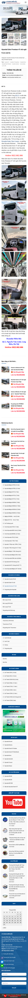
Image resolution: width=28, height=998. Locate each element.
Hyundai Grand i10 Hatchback (12, 752)
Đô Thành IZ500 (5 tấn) (10, 700)
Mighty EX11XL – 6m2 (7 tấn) (12, 520)
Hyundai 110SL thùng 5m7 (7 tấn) (13, 547)
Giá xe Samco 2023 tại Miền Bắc (17, 844)
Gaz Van (5, 662)
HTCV (17, 95)
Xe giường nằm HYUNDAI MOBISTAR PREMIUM (17, 405)
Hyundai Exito (23, 62)
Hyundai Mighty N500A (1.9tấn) (12, 502)
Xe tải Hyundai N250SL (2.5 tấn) (12, 533)
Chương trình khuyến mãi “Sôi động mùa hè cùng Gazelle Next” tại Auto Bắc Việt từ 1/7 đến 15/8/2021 (17, 876)
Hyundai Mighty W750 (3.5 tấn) (12, 485)
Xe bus (6, 645)
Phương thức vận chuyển (9, 957)
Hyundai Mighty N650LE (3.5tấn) (12, 513)
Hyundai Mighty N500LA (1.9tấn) (12, 506)
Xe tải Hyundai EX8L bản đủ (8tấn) (13, 558)
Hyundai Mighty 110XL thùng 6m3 (13, 551)
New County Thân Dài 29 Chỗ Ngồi (18, 466)
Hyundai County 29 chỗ (10, 579)
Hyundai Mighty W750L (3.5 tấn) (12, 488)
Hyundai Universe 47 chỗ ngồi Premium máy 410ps (18, 380)
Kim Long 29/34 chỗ (8, 603)
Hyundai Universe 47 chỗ (12, 57)
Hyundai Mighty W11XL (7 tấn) (12, 499)
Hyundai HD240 (8, 776)
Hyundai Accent (8, 741)
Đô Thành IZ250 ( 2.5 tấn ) (11, 693)
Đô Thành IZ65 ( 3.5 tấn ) (11, 676)
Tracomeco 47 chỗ (7, 624)
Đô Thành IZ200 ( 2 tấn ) (10, 690)
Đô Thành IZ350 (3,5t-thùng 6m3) (13, 697)
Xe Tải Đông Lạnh (9, 523)
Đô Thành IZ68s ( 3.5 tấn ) (11, 683)
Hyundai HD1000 (9, 783)
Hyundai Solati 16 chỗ (10, 582)
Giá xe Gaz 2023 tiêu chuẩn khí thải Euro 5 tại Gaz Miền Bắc (16, 852)
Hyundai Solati (6, 141)
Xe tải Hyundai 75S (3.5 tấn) (11, 537)
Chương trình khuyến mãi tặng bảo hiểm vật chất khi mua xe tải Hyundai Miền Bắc (17, 886)
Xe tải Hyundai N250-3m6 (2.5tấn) (13, 530)
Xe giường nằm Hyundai (10, 589)
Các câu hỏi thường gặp (9, 967)
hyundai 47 (7, 62)
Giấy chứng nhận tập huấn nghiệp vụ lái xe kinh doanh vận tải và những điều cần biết (16, 830)
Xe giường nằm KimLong (9, 610)
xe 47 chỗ (4, 65)
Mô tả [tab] (3, 86)
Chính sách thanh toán (8, 960)
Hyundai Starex (8, 766)
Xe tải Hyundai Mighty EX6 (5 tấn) (13, 554)
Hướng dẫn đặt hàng (8, 953)
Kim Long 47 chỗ (7, 606)
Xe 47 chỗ (7, 641)
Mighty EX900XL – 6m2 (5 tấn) (12, 516)
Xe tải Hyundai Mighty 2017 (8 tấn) (13, 568)
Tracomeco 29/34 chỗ (8, 620)
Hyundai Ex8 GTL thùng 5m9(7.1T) (13, 565)
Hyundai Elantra (8, 745)
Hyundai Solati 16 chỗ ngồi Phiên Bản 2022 (17, 454)
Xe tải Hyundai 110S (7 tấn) (11, 540)
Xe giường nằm (8, 648)
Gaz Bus (5, 658)
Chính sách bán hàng (8, 964)
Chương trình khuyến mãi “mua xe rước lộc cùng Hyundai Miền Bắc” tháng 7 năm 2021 (16, 867)
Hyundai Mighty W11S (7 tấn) (12, 492)
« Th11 (4, 927)
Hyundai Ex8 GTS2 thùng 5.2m (12, 561)
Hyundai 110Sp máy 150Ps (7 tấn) (13, 544)
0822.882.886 (14, 996)
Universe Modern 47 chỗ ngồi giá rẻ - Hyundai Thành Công (18, 393)
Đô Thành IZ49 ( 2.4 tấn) (10, 672)
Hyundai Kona (8, 755)
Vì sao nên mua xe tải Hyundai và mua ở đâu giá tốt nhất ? (17, 894)
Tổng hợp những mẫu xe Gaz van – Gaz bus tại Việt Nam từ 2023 (17, 838)
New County (15, 141)
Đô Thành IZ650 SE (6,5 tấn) (11, 679)
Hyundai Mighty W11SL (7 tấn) (12, 495)
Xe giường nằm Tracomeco (9, 627)
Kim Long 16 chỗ (7, 599)
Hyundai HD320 (8, 779)
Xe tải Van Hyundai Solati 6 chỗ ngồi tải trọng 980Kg (17, 430)
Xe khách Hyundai (8, 59)
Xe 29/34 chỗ (8, 638)
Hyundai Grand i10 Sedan (11, 748)
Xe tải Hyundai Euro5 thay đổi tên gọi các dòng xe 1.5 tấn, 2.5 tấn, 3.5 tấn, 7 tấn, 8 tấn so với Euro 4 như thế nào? (17, 820)
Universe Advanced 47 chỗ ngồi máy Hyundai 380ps (17, 368)
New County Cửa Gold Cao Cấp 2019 (17, 442)
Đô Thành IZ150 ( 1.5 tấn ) (11, 686)
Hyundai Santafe (9, 759)
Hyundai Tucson (8, 762)
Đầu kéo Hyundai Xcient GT (11, 786)
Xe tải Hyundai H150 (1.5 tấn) (12, 526)
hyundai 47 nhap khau (14, 62)
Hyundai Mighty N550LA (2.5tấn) (12, 509)
